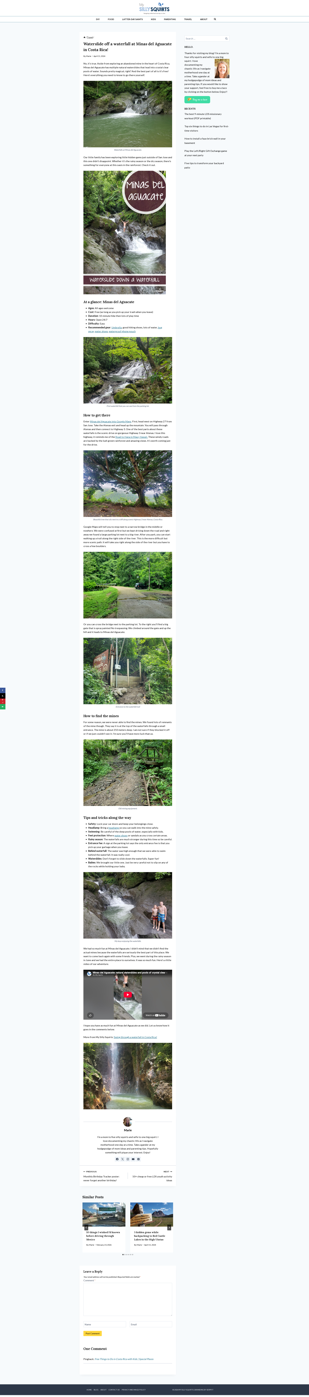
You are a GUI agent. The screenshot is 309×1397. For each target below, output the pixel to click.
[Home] (84, 37)
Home (89, 1390)
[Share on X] (2, 696)
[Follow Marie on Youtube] (133, 1159)
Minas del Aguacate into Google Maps (110, 421)
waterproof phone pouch (122, 331)
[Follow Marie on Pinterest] (138, 1159)
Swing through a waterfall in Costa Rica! (135, 1037)
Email (134, 1324)
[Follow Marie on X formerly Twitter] (122, 1159)
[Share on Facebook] (2, 690)
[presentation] (103, 1214)
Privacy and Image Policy (134, 1390)
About (203, 19)
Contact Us (114, 1390)
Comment (89, 1280)
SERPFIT (210, 1390)
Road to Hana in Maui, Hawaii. (131, 436)
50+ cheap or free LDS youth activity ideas (152, 1176)
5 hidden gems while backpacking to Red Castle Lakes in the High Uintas (149, 1236)
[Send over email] (2, 706)
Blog (96, 1390)
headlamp (114, 827)
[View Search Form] (215, 19)
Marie (88, 56)
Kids (153, 19)
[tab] (123, 1254)
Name (88, 1324)
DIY (98, 19)
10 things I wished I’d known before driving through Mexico (103, 1236)
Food (111, 19)
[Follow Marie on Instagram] (127, 1159)
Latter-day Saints (132, 19)
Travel (188, 19)
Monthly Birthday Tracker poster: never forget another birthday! (101, 1176)
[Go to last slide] (86, 1227)
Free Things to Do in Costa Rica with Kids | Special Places (124, 1359)
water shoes (101, 331)
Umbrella (117, 327)
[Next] (169, 1227)
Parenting (170, 19)
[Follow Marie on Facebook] (117, 1159)
